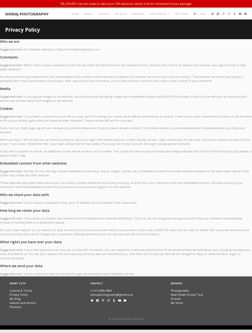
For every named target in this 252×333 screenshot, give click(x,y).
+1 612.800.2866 (101, 290)
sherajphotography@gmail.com (111, 295)
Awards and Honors (23, 303)
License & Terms (21, 290)
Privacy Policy (19, 295)
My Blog (15, 299)
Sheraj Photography (27, 14)
